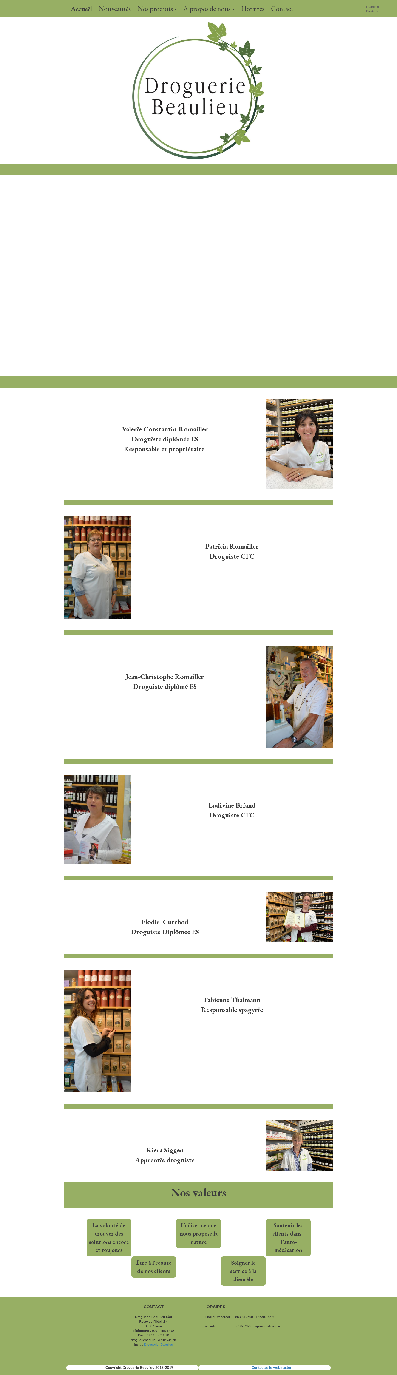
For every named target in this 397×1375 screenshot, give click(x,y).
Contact (282, 8)
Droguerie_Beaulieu (158, 1344)
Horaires (252, 8)
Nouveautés (115, 8)
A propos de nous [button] (207, 8)
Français (372, 7)
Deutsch (372, 11)
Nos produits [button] (156, 8)
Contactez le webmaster (272, 1367)
